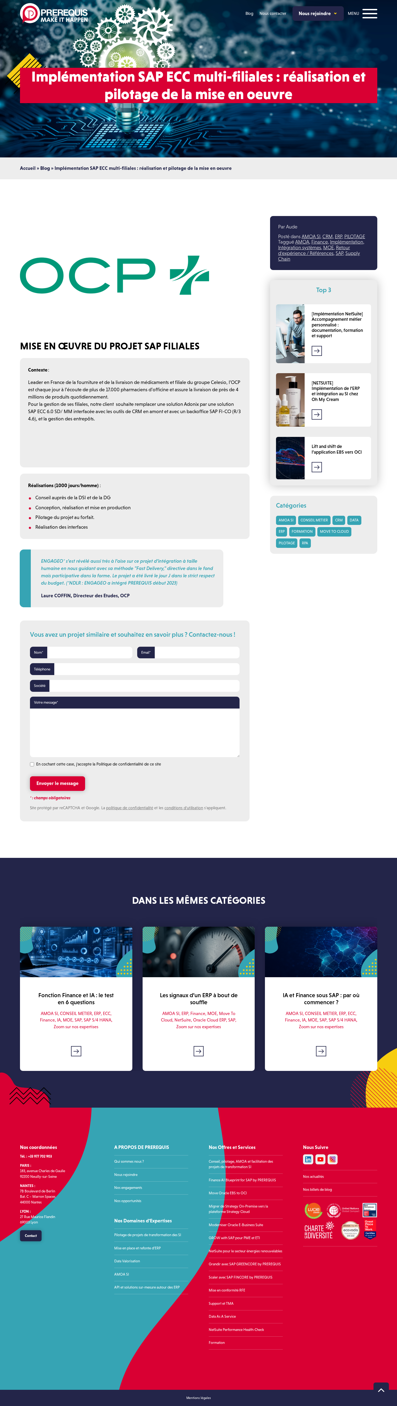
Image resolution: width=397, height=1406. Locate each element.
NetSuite (182, 1020)
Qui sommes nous (128, 1161)
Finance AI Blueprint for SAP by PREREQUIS (243, 1180)
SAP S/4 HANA (97, 1020)
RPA (305, 543)
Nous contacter (273, 13)
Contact (31, 1236)
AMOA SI (311, 236)
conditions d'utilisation (183, 807)
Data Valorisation (127, 1261)
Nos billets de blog (317, 1190)
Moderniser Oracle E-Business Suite (236, 1225)
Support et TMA (221, 1304)
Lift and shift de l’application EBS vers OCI (337, 449)
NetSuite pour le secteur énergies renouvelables (245, 1251)
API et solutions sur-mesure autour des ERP (147, 1287)
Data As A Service (222, 1316)
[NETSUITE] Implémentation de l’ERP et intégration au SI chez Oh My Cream (336, 391)
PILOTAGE (354, 236)
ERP (338, 236)
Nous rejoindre (315, 13)
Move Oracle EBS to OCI (228, 1193)
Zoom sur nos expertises (76, 1026)
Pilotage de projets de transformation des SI (147, 1235)
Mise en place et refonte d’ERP (137, 1248)
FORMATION (302, 532)
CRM (327, 236)
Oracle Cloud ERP (209, 1020)
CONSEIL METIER (314, 520)
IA (58, 1020)
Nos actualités (313, 1177)
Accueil (28, 168)
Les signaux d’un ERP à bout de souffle (198, 999)
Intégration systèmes (299, 247)
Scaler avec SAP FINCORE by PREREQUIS (240, 1277)
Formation (217, 1343)
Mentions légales (198, 1398)
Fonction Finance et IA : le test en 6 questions (76, 999)
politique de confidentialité (129, 807)
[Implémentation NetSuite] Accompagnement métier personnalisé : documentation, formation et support (337, 324)
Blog (249, 13)
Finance (319, 242)
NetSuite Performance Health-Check (236, 1330)
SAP (339, 253)
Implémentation (346, 242)
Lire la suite (316, 351)
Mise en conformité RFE (227, 1290)
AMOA (302, 242)
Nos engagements (128, 1188)
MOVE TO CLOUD (334, 532)
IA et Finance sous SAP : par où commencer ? (321, 999)
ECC (106, 1013)
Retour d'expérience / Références (314, 250)
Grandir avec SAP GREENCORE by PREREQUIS (245, 1264)
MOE (328, 247)
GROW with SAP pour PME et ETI (234, 1238)
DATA (354, 520)
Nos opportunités (127, 1201)
